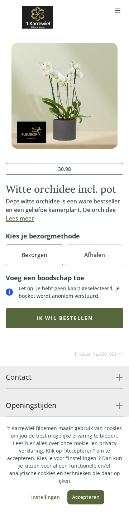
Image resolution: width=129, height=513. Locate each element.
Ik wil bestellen (65, 318)
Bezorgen (34, 255)
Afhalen (94, 255)
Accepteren (86, 497)
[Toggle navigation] (117, 11)
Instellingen (45, 497)
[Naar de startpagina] (37, 17)
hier (30, 443)
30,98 (64, 169)
